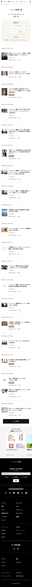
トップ (2, 4)
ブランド (3, 558)
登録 (16, 480)
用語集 (17, 516)
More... (20, 31)
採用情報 (3, 530)
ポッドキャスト (19, 513)
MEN (7, 477)
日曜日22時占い (5, 513)
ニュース (5, 1)
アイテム (3, 562)
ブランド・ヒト (22, 1)
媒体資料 (3, 533)
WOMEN (16, 477)
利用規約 (18, 527)
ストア (17, 1)
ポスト (17, 506)
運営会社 (3, 537)
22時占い (28, 1)
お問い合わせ (19, 533)
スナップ (3, 520)
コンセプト (18, 562)
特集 (9, 1)
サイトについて (4, 527)
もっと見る (16, 421)
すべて (6, 40)
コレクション (19, 503)
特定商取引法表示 (20, 576)
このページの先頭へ (17, 461)
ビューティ (12, 1)
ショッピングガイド (5, 572)
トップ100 (3, 516)
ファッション (12, 40)
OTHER (25, 477)
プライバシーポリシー (21, 530)
